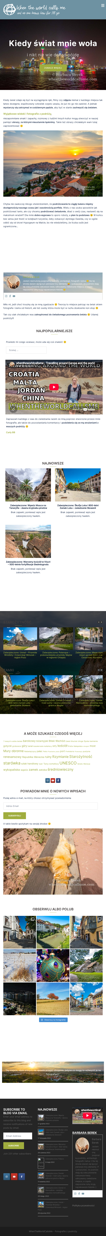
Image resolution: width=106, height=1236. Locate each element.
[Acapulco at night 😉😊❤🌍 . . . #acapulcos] (19, 999)
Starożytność (80, 756)
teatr (41, 764)
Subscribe (13, 1145)
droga (80, 741)
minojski (86, 746)
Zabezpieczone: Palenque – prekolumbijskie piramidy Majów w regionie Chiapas (56, 655)
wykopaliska (11, 769)
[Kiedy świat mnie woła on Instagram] (47, 780)
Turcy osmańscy (51, 764)
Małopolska (78, 746)
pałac (39, 751)
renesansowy (12, 757)
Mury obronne (13, 751)
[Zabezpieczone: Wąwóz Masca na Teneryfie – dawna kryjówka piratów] (28, 484)
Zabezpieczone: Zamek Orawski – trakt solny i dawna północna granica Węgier (56, 703)
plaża (57, 751)
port (62, 751)
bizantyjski (42, 741)
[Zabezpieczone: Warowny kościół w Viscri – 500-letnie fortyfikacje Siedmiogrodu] (28, 541)
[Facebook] (10, 296)
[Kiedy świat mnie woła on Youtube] (53, 780)
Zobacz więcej (53, 68)
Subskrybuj (14, 815)
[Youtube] (14, 296)
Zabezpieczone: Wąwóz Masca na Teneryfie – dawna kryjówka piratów (28, 506)
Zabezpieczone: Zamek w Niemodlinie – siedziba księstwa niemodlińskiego (55, 1190)
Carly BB (10, 432)
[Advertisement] (53, 250)
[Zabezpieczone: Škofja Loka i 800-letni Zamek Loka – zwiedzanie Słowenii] (78, 484)
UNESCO (68, 763)
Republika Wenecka (33, 757)
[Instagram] (6, 296)
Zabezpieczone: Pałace (54, 1159)
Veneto (80, 764)
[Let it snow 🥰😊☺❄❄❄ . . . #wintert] (19, 965)
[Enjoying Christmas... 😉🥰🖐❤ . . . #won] (53, 965)
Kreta (70, 746)
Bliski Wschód (57, 741)
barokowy (29, 741)
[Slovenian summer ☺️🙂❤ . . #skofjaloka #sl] (53, 932)
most (93, 745)
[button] (101, 622)
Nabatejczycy (30, 751)
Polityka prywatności (83, 1205)
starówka (11, 763)
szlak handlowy (29, 763)
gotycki (7, 745)
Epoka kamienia (91, 741)
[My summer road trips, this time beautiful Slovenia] (19, 932)
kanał (30, 746)
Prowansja (78, 751)
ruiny (48, 757)
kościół (62, 746)
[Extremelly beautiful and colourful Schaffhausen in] (86, 932)
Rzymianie (60, 757)
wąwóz (24, 769)
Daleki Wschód (71, 741)
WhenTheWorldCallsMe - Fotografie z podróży (53, 1231)
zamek (33, 769)
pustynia (86, 751)
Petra (45, 751)
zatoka (43, 769)
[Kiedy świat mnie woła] (34, 9)
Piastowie (51, 751)
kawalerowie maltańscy (42, 746)
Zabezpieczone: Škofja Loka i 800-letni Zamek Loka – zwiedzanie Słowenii (78, 506)
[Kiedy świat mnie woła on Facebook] (58, 780)
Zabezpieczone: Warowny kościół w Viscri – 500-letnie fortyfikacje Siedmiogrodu (28, 563)
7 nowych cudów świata (12, 741)
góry (24, 746)
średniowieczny (60, 769)
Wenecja (86, 764)
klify (55, 746)
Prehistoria (70, 751)
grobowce (16, 746)
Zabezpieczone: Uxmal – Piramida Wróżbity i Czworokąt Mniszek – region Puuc (20, 655)
